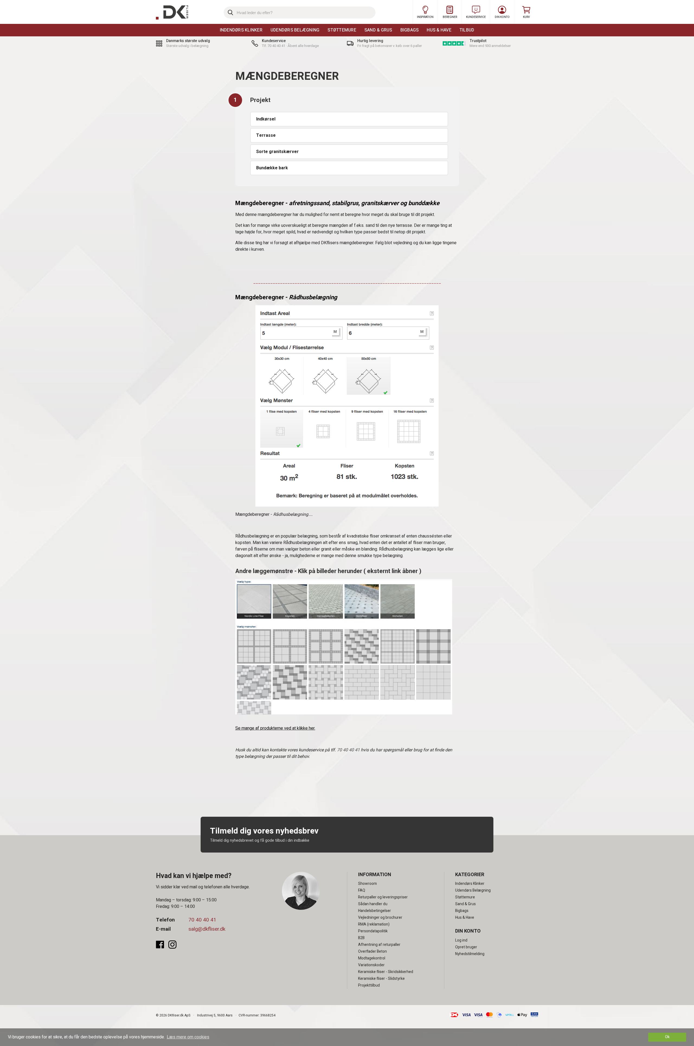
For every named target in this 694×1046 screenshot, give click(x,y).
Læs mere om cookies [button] (188, 1037)
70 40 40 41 (348, 750)
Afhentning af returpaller (379, 945)
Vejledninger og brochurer (380, 917)
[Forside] (172, 12)
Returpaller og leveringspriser (383, 897)
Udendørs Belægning (295, 30)
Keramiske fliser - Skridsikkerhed (385, 972)
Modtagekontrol (371, 958)
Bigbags (409, 30)
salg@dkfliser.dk (206, 929)
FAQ (361, 890)
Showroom (367, 883)
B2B (361, 938)
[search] (299, 12)
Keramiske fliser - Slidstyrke (381, 978)
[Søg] (230, 12)
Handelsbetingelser (374, 911)
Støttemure (341, 30)
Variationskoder (371, 965)
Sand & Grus (378, 30)
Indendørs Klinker (241, 30)
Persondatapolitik (373, 931)
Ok (667, 1037)
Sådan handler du (372, 904)
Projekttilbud (369, 985)
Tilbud (467, 30)
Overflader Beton (372, 951)
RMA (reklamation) (374, 924)
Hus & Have (439, 30)
